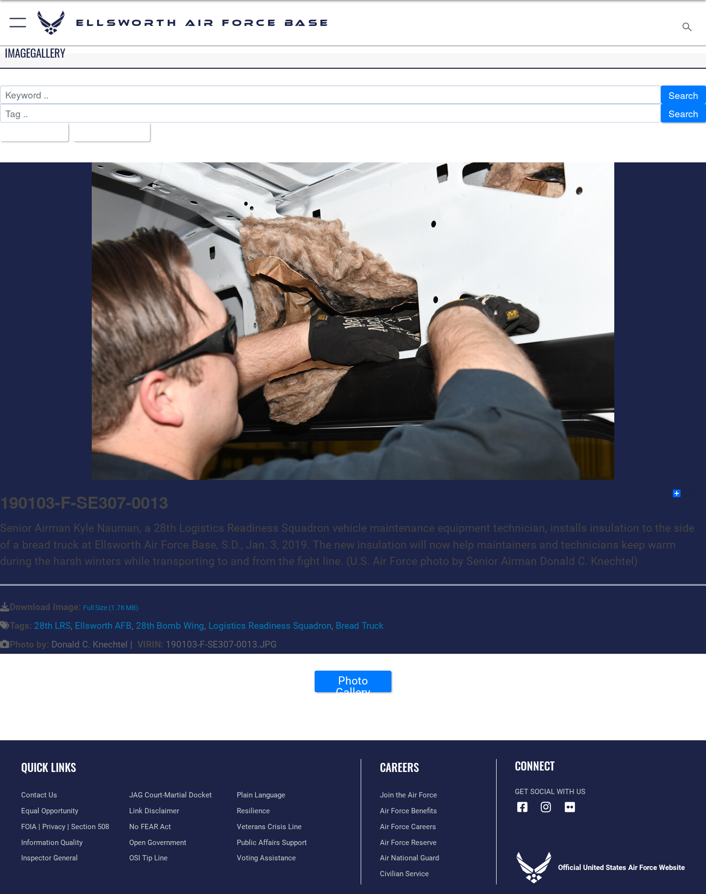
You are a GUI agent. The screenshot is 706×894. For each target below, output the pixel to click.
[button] (15, 23)
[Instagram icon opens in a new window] (546, 807)
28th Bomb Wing (170, 625)
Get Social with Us (550, 791)
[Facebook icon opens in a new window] (522, 807)
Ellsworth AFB (103, 625)
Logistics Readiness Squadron (269, 625)
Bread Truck (360, 625)
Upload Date (108, 131)
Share (693, 493)
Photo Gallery (353, 683)
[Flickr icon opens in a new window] (569, 807)
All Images (30, 131)
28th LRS (52, 625)
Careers (399, 767)
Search (683, 94)
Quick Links (48, 767)
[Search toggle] (688, 22)
